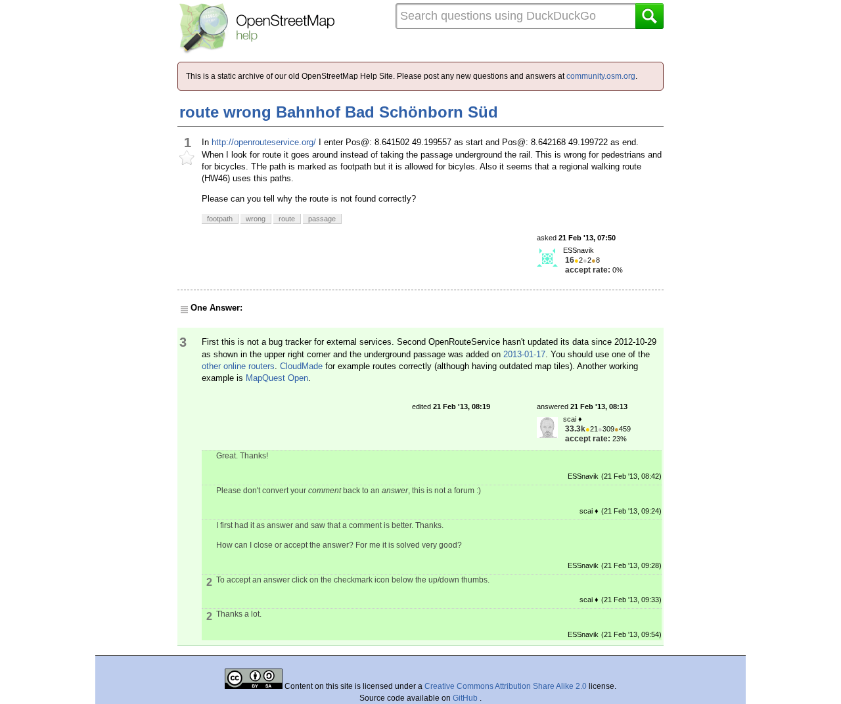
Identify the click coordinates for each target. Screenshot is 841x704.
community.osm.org (600, 76)
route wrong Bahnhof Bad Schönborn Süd (338, 112)
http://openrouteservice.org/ (264, 142)
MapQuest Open (277, 378)
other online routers (238, 366)
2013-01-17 (524, 354)
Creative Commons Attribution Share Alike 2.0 (505, 686)
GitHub (466, 698)
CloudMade (301, 366)
